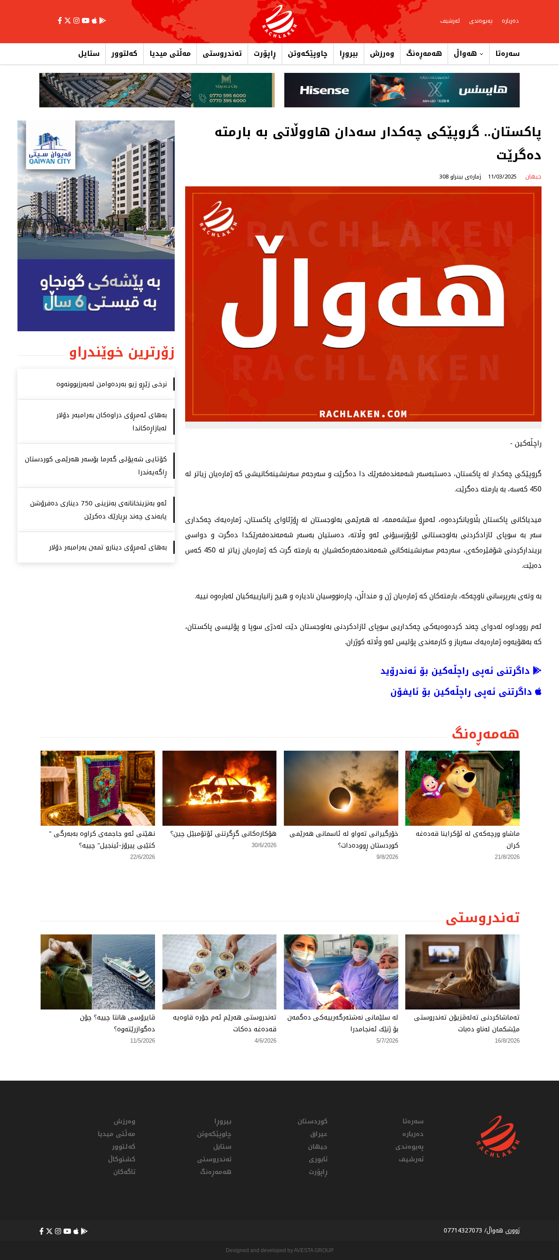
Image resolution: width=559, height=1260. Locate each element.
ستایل (89, 53)
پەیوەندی (481, 20)
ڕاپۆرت (265, 53)
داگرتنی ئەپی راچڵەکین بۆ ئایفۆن (462, 691)
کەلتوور (124, 53)
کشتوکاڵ (121, 1159)
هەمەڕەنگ (424, 53)
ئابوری (318, 1159)
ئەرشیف (450, 20)
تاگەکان (124, 1172)
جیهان (318, 1147)
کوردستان (312, 1121)
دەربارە (510, 20)
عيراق (319, 1134)
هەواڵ (465, 53)
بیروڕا (348, 53)
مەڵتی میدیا (170, 53)
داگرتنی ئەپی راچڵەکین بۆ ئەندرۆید (456, 671)
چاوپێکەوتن (308, 53)
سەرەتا (507, 53)
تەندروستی (222, 53)
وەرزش (382, 53)
